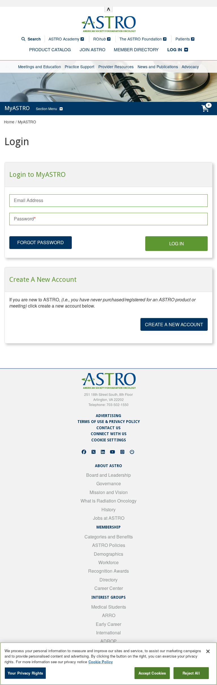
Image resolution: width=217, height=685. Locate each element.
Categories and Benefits (108, 536)
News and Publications (158, 66)
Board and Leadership (108, 475)
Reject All (191, 673)
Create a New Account (174, 324)
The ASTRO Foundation (141, 39)
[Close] (208, 651)
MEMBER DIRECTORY (136, 49)
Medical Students (108, 607)
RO (99, 39)
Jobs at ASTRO (108, 518)
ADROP (108, 641)
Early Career (108, 624)
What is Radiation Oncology (108, 500)
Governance (108, 483)
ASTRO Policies (108, 545)
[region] (108, 663)
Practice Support (79, 66)
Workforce (108, 562)
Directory (108, 579)
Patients (183, 39)
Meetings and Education (39, 66)
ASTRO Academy (65, 39)
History (108, 509)
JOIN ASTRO (92, 49)
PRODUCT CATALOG (50, 49)
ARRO (108, 615)
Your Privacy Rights (25, 673)
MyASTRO (27, 121)
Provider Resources (116, 66)
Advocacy (190, 66)
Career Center (108, 588)
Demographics (108, 554)
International (108, 632)
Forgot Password (40, 242)
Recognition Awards (108, 571)
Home (9, 121)
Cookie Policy (100, 661)
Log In (176, 243)
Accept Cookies (152, 673)
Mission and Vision (109, 492)
